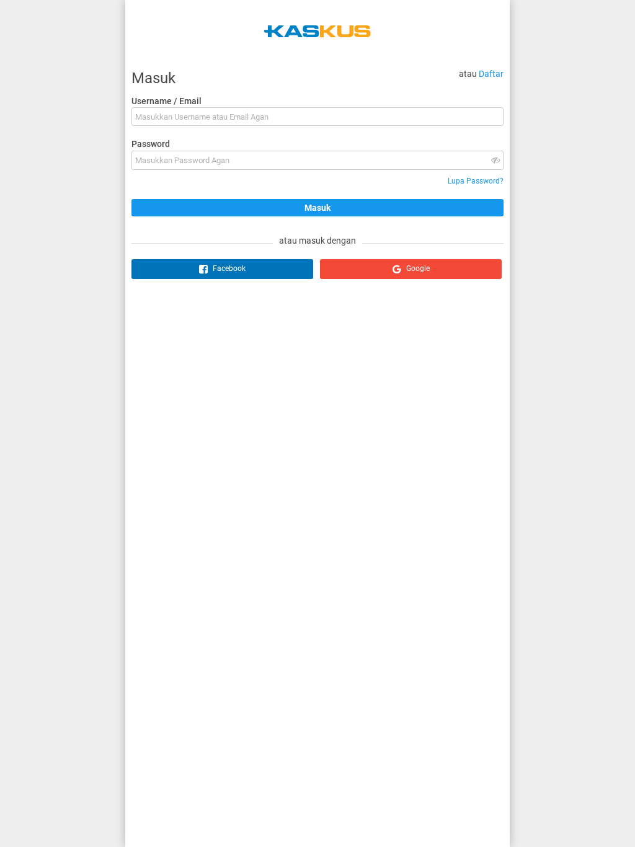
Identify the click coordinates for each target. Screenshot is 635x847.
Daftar (491, 74)
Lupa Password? (476, 181)
